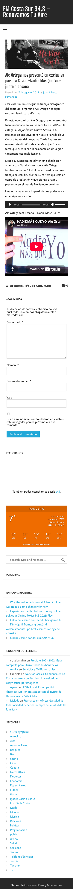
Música (47, 285)
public (13, 834)
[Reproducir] (10, 204)
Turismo (15, 865)
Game (14, 794)
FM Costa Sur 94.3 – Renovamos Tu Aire (27, 12)
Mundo (14, 812)
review (14, 839)
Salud (13, 843)
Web (9, 397)
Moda (13, 807)
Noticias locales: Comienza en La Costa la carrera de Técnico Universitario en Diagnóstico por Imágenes (35, 678)
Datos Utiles (17, 772)
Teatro (14, 852)
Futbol (14, 790)
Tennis (14, 861)
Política (14, 825)
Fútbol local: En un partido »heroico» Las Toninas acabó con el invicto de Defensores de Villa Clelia (33, 691)
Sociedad (15, 847)
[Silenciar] (52, 204)
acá (58, 491)
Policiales (15, 821)
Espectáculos (16, 285)
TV (11, 870)
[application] (36, 204)
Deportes (15, 776)
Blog (12, 754)
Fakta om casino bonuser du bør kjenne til (35, 620)
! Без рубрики (19, 732)
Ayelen (14, 687)
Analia (14, 669)
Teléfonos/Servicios (21, 856)
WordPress (38, 885)
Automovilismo (19, 745)
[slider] (60, 204)
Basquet (15, 749)
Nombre (13, 364)
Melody (14, 700)
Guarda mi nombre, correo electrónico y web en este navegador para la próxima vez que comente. (36, 421)
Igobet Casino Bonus (22, 798)
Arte (12, 741)
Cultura (14, 767)
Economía (16, 781)
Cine (13, 763)
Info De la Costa (33, 285)
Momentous (54, 885)
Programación (18, 830)
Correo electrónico (19, 381)
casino (14, 758)
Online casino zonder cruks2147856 (32, 638)
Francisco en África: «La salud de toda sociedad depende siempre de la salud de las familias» (36, 705)
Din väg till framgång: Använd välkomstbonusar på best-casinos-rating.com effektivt (33, 628)
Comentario (15, 322)
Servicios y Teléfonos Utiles (39, 669)
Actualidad (16, 736)
